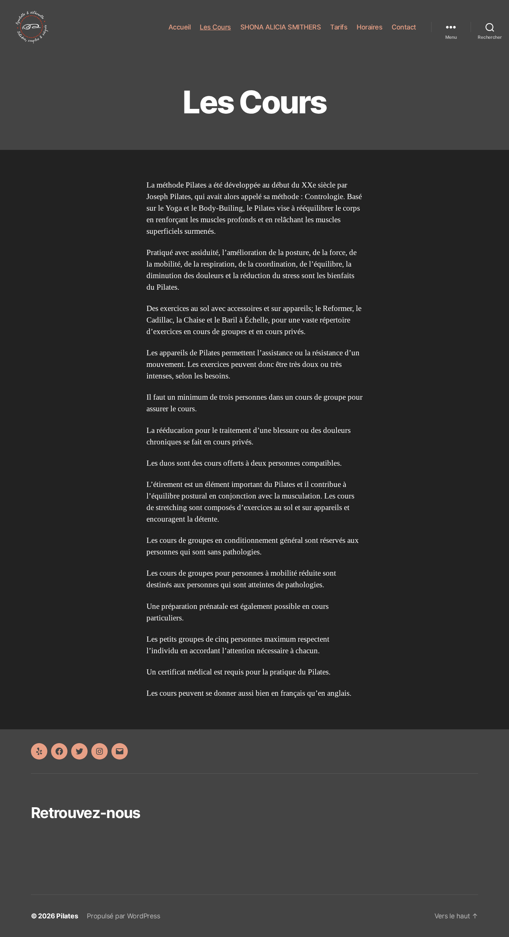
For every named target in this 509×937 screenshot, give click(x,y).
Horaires (369, 27)
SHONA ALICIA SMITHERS (280, 27)
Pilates (67, 916)
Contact (404, 27)
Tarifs (338, 27)
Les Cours (215, 27)
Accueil (179, 27)
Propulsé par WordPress (123, 916)
